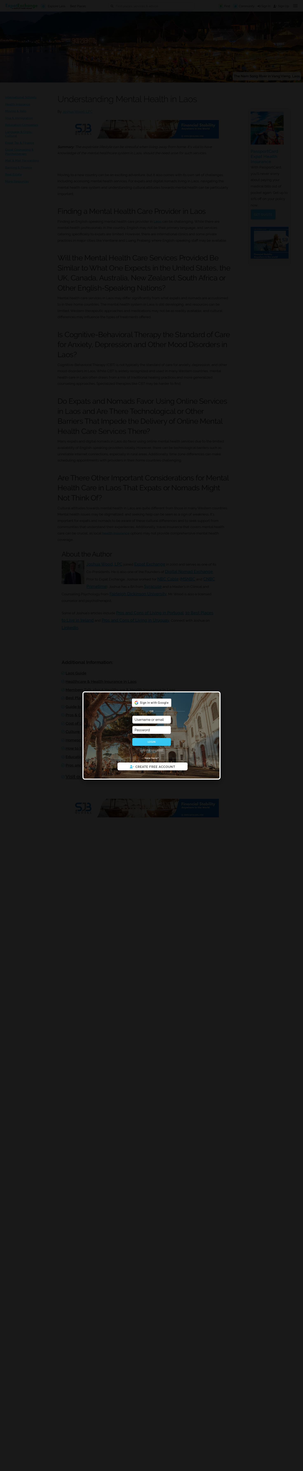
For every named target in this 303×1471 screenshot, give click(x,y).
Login (151, 741)
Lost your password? (151, 749)
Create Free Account (155, 767)
